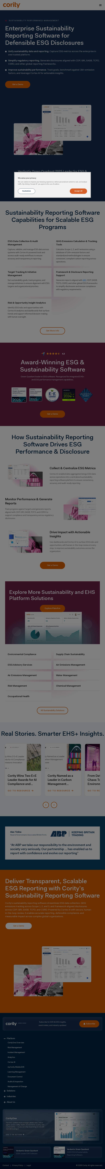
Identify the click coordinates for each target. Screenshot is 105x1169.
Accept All (78, 191)
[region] (52, 185)
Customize (26, 191)
